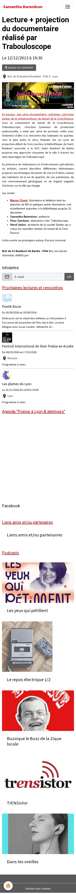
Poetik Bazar (11, 306)
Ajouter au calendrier (20, 67)
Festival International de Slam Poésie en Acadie (37, 346)
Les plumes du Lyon (16, 384)
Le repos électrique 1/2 (28, 679)
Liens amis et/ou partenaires (34, 535)
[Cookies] (8, 885)
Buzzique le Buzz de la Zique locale (34, 741)
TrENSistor (17, 803)
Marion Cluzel (19, 200)
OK (69, 277)
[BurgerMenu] (68, 6)
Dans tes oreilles (23, 861)
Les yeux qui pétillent (27, 610)
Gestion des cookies (38, 888)
